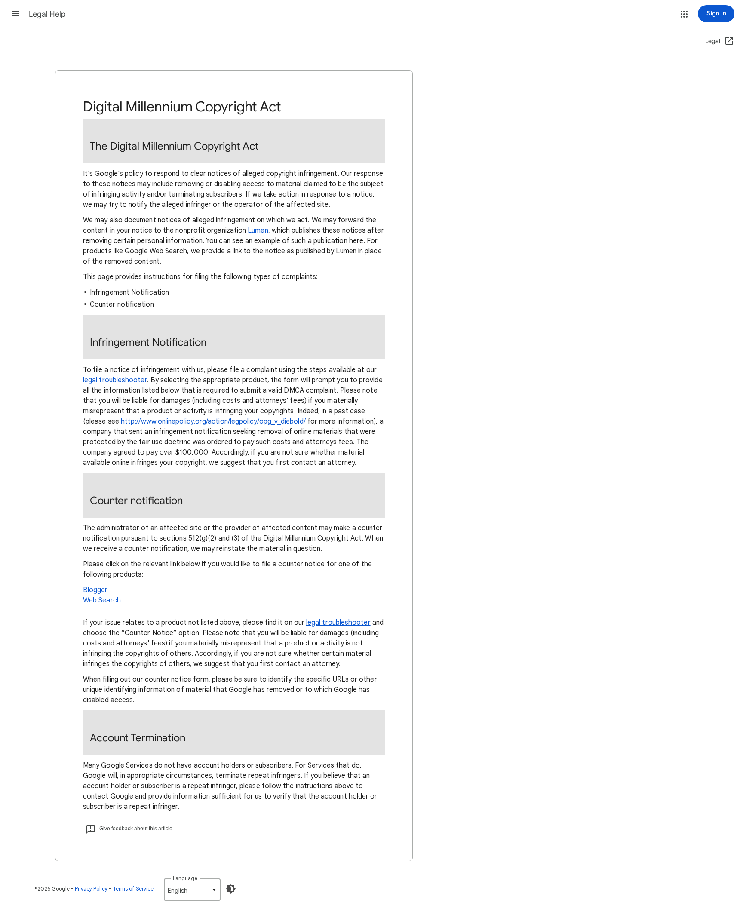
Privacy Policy (91, 888)
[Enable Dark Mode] (231, 888)
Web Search (102, 600)
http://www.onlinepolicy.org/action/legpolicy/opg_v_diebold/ (213, 421)
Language (185, 878)
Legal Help (47, 14)
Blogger (95, 590)
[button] (15, 13)
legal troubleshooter (115, 380)
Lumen (258, 230)
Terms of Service (133, 888)
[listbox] (192, 889)
